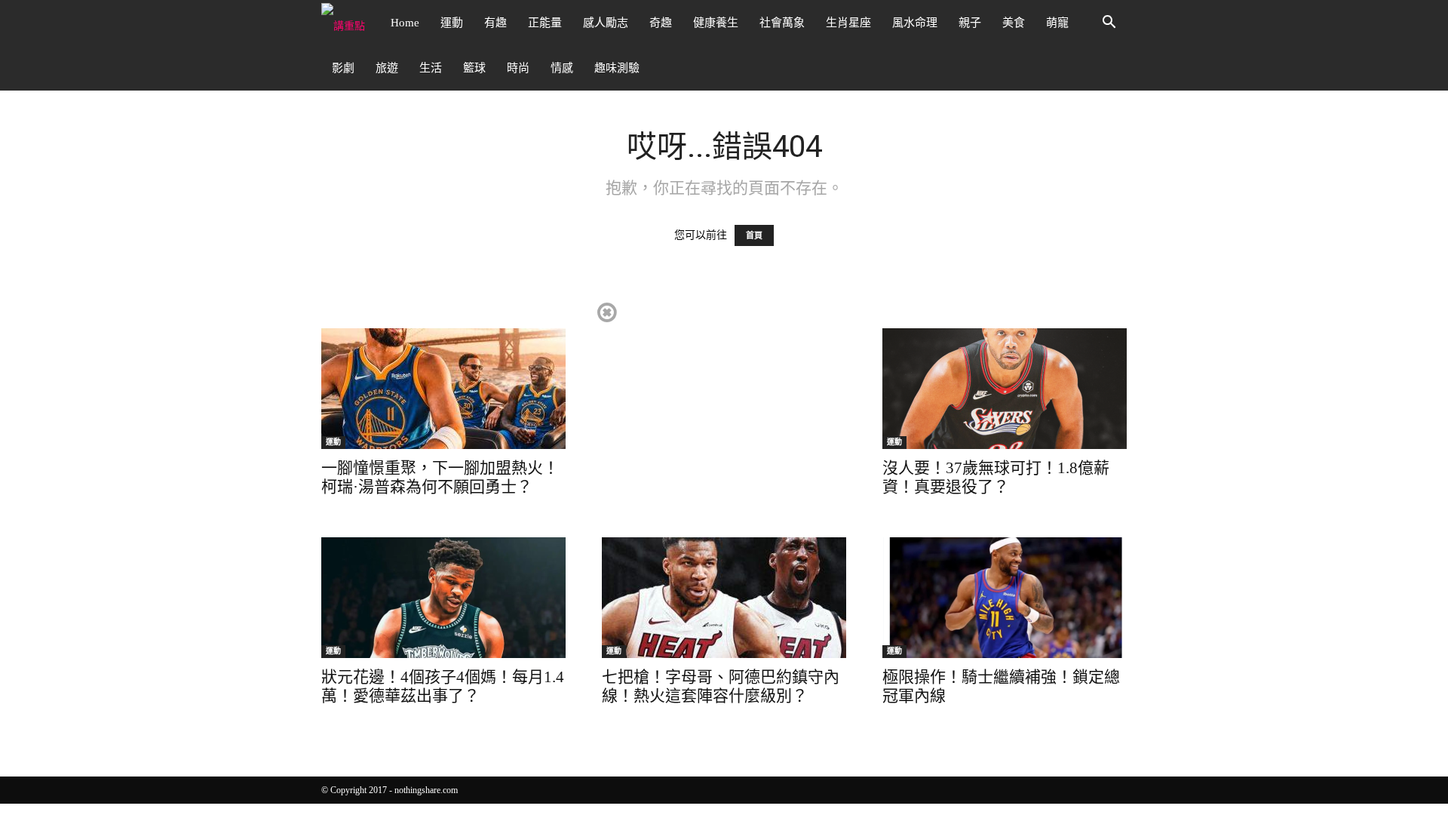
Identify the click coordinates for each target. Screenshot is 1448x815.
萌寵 (1057, 23)
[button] (1109, 24)
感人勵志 (605, 23)
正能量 (545, 23)
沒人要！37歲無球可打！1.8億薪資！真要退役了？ (995, 477)
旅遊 (387, 68)
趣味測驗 (617, 68)
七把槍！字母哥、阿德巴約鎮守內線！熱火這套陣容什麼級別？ (720, 686)
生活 (430, 68)
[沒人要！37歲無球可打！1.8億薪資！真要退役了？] (1004, 388)
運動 (451, 23)
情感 (562, 68)
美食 (1013, 23)
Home (405, 23)
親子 (970, 23)
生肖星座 (848, 23)
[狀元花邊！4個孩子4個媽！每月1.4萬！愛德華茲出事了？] (443, 597)
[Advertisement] (723, 406)
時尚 (518, 68)
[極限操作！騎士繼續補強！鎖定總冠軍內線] (1004, 597)
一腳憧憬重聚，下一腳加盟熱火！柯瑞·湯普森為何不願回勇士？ (440, 477)
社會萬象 (782, 23)
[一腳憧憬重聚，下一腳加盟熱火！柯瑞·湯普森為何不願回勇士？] (443, 388)
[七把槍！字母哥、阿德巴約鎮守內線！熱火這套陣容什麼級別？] (724, 597)
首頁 (754, 235)
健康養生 (715, 23)
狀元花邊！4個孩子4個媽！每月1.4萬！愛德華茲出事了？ (442, 686)
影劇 (343, 68)
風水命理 (914, 23)
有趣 (495, 23)
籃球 (474, 68)
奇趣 (660, 23)
